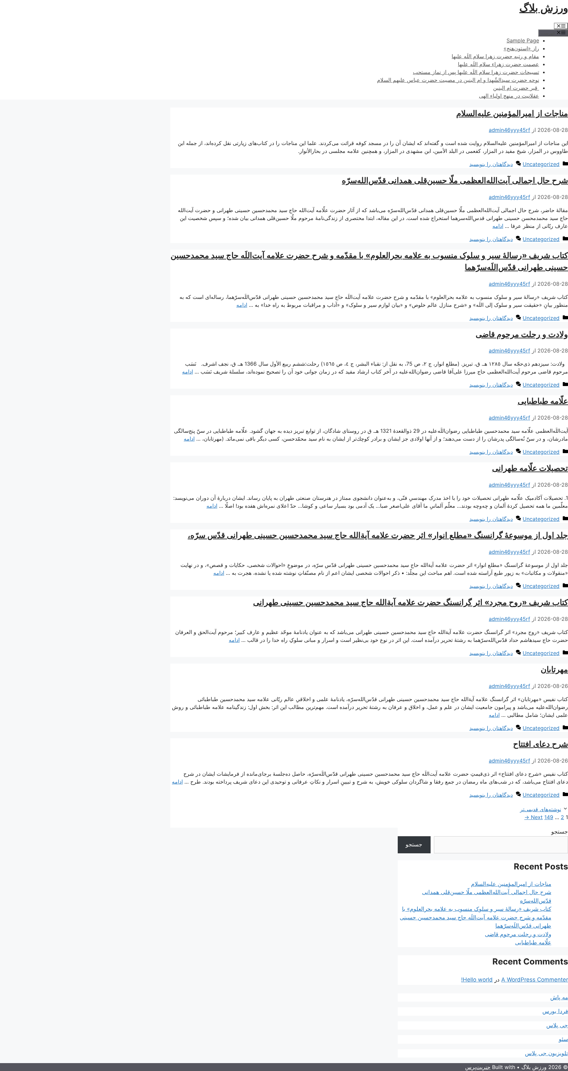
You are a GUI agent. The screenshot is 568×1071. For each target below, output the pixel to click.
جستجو (559, 831)
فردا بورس (555, 1011)
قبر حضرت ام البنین (516, 88)
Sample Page (523, 40)
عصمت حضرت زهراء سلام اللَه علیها (498, 64)
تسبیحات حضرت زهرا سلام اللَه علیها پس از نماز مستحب (476, 72)
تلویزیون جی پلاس (546, 1053)
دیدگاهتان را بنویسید (491, 164)
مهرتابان (554, 669)
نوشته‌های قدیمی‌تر (540, 809)
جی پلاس (557, 1025)
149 (548, 817)
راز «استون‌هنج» (521, 48)
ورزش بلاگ (543, 7)
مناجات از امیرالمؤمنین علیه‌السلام (512, 113)
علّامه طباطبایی (543, 401)
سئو (563, 1039)
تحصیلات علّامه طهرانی (530, 468)
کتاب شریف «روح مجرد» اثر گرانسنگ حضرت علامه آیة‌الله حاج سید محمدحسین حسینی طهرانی (410, 602)
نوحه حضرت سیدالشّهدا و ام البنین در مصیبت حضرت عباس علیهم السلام (458, 80)
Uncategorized (541, 164)
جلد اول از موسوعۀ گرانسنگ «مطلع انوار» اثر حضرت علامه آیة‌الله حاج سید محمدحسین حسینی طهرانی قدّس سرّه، (378, 535)
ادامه (497, 226)
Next (533, 817)
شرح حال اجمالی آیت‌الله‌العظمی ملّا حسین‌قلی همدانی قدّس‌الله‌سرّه (455, 180)
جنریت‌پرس (477, 1067)
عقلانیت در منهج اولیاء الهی (509, 95)
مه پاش (559, 997)
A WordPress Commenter (534, 979)
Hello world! (477, 979)
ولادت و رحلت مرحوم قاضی (522, 334)
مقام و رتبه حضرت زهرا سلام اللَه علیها (495, 56)
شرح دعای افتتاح (540, 744)
